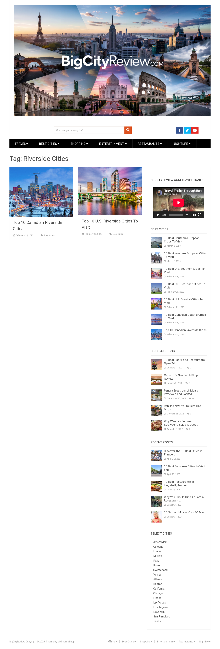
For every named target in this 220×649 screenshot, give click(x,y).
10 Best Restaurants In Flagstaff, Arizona (179, 483)
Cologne (158, 546)
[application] (178, 202)
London (157, 551)
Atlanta (157, 579)
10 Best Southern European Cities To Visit (181, 239)
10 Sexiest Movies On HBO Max (184, 512)
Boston (157, 584)
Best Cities (48, 143)
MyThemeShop (66, 641)
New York (159, 611)
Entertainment (112, 143)
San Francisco (161, 616)
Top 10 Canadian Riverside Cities (185, 330)
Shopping (78, 143)
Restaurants (149, 143)
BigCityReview (17, 641)
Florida (157, 598)
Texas (157, 621)
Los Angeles (160, 607)
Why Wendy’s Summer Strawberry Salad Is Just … (181, 422)
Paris (156, 560)
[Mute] (194, 215)
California (158, 588)
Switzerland (160, 570)
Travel (20, 143)
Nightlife (181, 143)
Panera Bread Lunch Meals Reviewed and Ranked (181, 392)
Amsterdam (160, 542)
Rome (156, 565)
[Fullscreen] (199, 215)
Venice (157, 574)
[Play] (158, 215)
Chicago (158, 593)
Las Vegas (159, 602)
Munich (157, 556)
